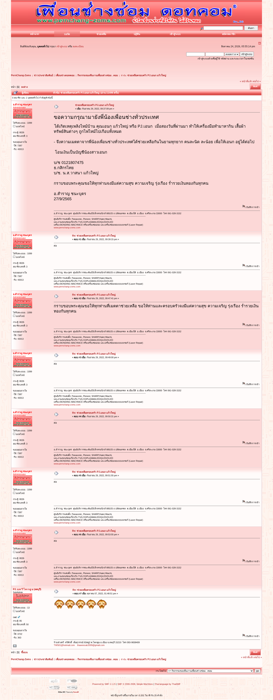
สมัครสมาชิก (228, 34)
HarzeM (76, 692)
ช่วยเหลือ (101, 34)
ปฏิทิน (137, 34)
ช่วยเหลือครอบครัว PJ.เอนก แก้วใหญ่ (146, 75)
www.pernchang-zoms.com (67, 227)
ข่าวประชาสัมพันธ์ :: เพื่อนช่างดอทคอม (54, 75)
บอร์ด (67, 34)
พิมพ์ (255, 86)
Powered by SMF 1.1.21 (104, 684)
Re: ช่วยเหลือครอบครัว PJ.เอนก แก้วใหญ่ (94, 235)
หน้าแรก (34, 34)
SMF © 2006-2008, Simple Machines (135, 684)
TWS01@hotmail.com (64, 645)
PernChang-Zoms (21, 75)
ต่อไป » (257, 81)
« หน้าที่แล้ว (246, 81)
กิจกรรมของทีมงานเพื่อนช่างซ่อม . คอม (98, 75)
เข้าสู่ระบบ (175, 34)
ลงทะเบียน (78, 46)
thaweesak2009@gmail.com (91, 645)
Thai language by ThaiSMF (168, 684)
